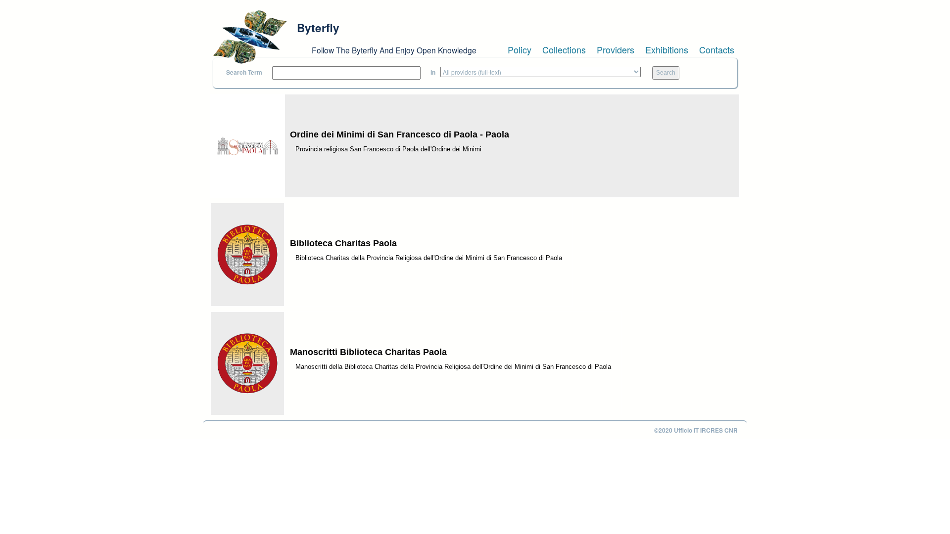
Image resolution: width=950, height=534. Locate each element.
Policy (519, 49)
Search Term (244, 72)
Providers (615, 49)
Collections (564, 49)
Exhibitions (666, 49)
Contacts (716, 49)
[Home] (250, 37)
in (432, 72)
